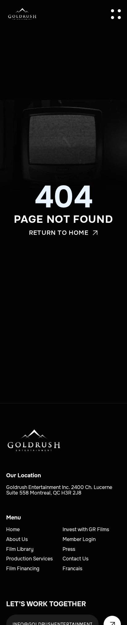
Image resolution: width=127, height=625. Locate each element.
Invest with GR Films (86, 529)
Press (69, 549)
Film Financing (22, 568)
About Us (17, 539)
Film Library (20, 549)
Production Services (29, 558)
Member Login (79, 539)
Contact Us (75, 558)
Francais (72, 568)
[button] (116, 14)
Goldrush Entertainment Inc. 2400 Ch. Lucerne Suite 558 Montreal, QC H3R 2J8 (59, 490)
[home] (22, 14)
